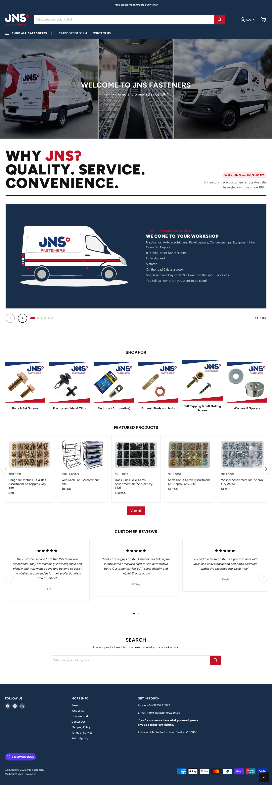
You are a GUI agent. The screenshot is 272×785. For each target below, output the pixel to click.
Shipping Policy (80, 727)
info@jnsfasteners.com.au (163, 712)
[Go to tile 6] (52, 318)
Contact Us (102, 33)
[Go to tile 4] (45, 318)
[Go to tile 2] (38, 318)
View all (136, 510)
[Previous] (10, 318)
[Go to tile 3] (42, 318)
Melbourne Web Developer (20, 773)
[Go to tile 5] (49, 318)
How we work (80, 716)
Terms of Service (82, 732)
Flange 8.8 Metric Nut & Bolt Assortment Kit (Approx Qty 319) (27, 484)
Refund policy (80, 738)
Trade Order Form (73, 33)
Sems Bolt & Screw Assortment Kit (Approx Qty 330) (189, 482)
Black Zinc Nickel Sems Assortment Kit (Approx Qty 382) (134, 484)
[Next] (22, 318)
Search (75, 705)
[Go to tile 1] (32, 318)
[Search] (219, 19)
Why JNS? (77, 710)
